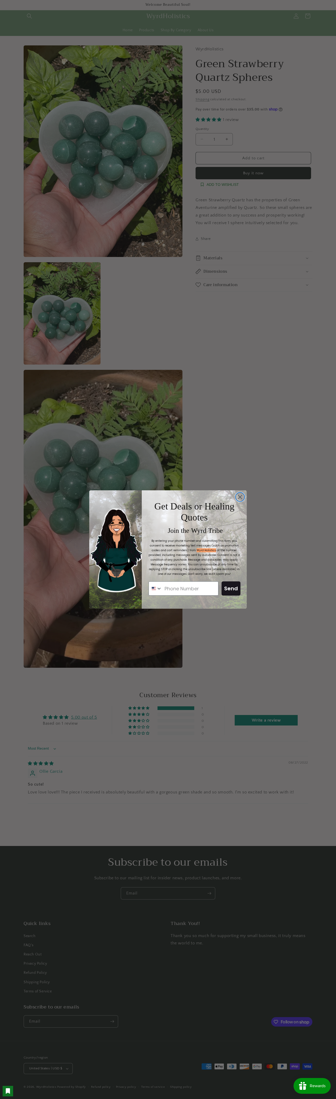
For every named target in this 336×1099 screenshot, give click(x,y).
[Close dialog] (240, 497)
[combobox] (155, 588)
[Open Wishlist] (8, 1091)
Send (231, 588)
